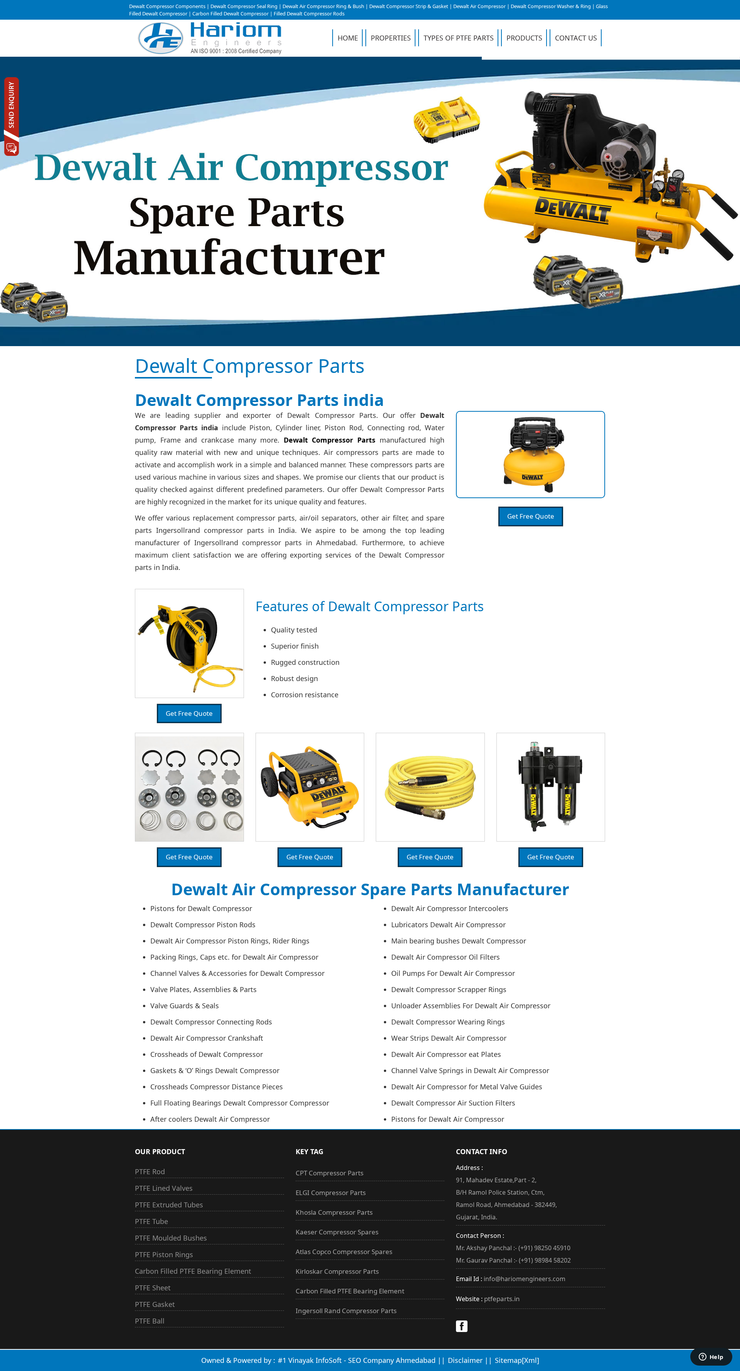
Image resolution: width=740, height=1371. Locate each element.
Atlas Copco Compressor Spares (344, 1251)
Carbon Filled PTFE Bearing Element (350, 1290)
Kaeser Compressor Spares (337, 1231)
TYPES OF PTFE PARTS (459, 37)
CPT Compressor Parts (329, 1172)
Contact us (576, 37)
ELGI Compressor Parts (331, 1192)
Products (524, 37)
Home (348, 37)
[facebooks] (462, 1329)
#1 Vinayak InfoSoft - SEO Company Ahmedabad (357, 1360)
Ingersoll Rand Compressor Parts (346, 1310)
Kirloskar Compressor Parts (337, 1271)
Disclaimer (465, 1360)
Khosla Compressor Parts (334, 1212)
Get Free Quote (530, 516)
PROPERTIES (391, 37)
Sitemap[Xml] (517, 1360)
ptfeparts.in (502, 1298)
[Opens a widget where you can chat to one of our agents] (711, 1357)
